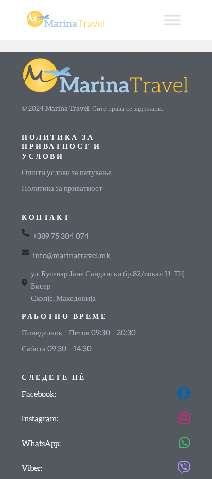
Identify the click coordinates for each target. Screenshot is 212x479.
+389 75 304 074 (61, 235)
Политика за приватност (62, 188)
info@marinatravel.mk (72, 255)
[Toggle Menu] (172, 20)
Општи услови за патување (67, 172)
